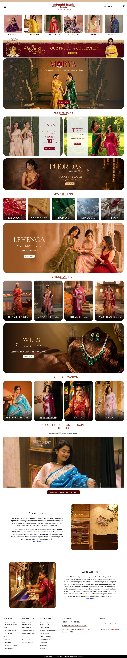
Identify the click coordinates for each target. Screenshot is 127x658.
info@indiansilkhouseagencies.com (74, 626)
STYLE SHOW (26, 625)
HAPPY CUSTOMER (28, 631)
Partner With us (27, 643)
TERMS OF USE (44, 634)
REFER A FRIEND (44, 628)
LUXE (5, 628)
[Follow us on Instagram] (105, 623)
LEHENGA (6, 637)
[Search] (112, 6)
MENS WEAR (7, 640)
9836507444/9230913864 (71, 622)
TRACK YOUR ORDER (10, 622)
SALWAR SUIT (8, 634)
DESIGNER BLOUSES (10, 631)
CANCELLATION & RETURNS (48, 631)
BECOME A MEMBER (28, 634)
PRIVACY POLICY (45, 637)
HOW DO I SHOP (45, 622)
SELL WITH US (26, 628)
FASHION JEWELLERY (10, 646)
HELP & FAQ (43, 646)
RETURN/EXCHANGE (10, 625)
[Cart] (122, 7)
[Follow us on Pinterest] (110, 623)
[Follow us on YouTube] (115, 623)
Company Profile (28, 640)
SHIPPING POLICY (45, 640)
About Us (25, 637)
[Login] (115, 6)
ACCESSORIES (8, 649)
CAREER (42, 649)
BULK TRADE (43, 643)
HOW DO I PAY (44, 625)
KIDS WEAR (7, 643)
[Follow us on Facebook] (100, 623)
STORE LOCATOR (27, 622)
